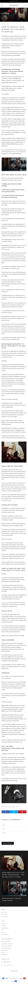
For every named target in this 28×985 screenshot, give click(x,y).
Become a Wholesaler (6, 941)
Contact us (4, 926)
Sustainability (4, 934)
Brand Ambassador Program (7, 943)
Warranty (3, 952)
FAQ (2, 930)
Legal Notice (4, 912)
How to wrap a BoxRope (7, 946)
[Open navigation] (1, 5)
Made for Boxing (14, 1)
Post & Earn (4, 954)
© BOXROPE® (14, 970)
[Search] (24, 5)
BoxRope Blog (4, 950)
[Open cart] (26, 5)
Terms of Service (5, 916)
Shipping (3, 923)
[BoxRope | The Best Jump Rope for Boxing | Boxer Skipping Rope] (14, 793)
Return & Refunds (5, 928)
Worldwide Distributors (6, 948)
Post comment (7, 843)
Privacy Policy (4, 914)
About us (3, 932)
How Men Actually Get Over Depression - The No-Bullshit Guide (13, 875)
